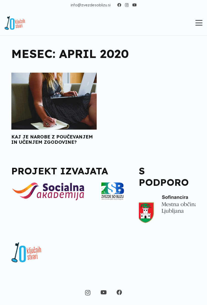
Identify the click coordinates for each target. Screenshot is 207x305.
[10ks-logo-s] (15, 23)
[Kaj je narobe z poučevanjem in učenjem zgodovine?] (54, 101)
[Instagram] (126, 5)
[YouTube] (134, 5)
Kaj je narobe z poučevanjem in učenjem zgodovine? (52, 139)
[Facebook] (119, 5)
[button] (199, 22)
